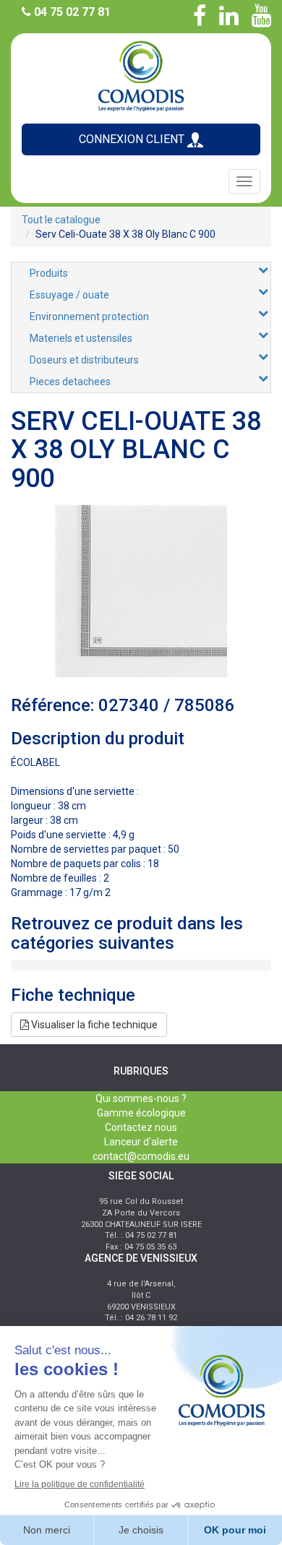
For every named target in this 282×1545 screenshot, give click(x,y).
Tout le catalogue (61, 219)
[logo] (141, 75)
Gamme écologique (141, 1113)
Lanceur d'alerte (141, 1142)
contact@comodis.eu (141, 1156)
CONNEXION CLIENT (133, 139)
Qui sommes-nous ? (141, 1098)
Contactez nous (141, 1127)
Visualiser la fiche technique (93, 1024)
